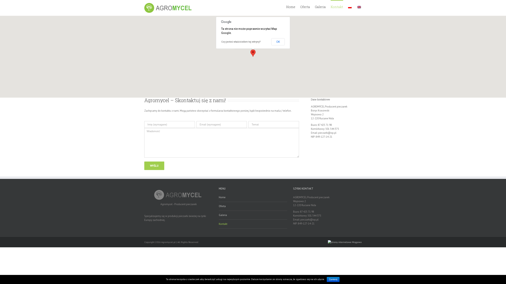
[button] (253, 53)
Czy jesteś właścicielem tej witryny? (241, 41)
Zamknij (333, 279)
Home (222, 197)
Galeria (223, 215)
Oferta (222, 206)
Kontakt (223, 224)
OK (278, 41)
